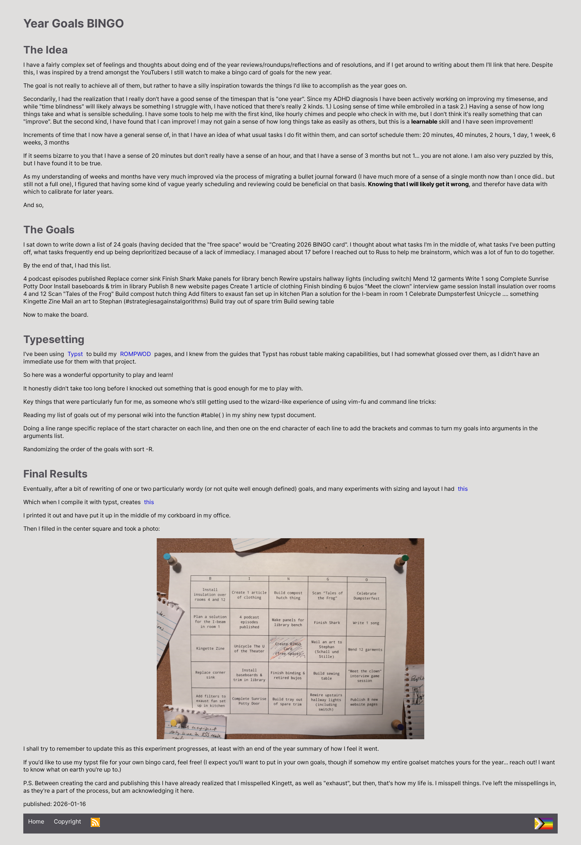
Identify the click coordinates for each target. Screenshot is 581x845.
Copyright (67, 821)
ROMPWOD (135, 354)
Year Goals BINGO (73, 23)
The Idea (45, 50)
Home (36, 821)
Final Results (55, 474)
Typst (75, 354)
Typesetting (53, 339)
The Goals (48, 229)
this (463, 488)
